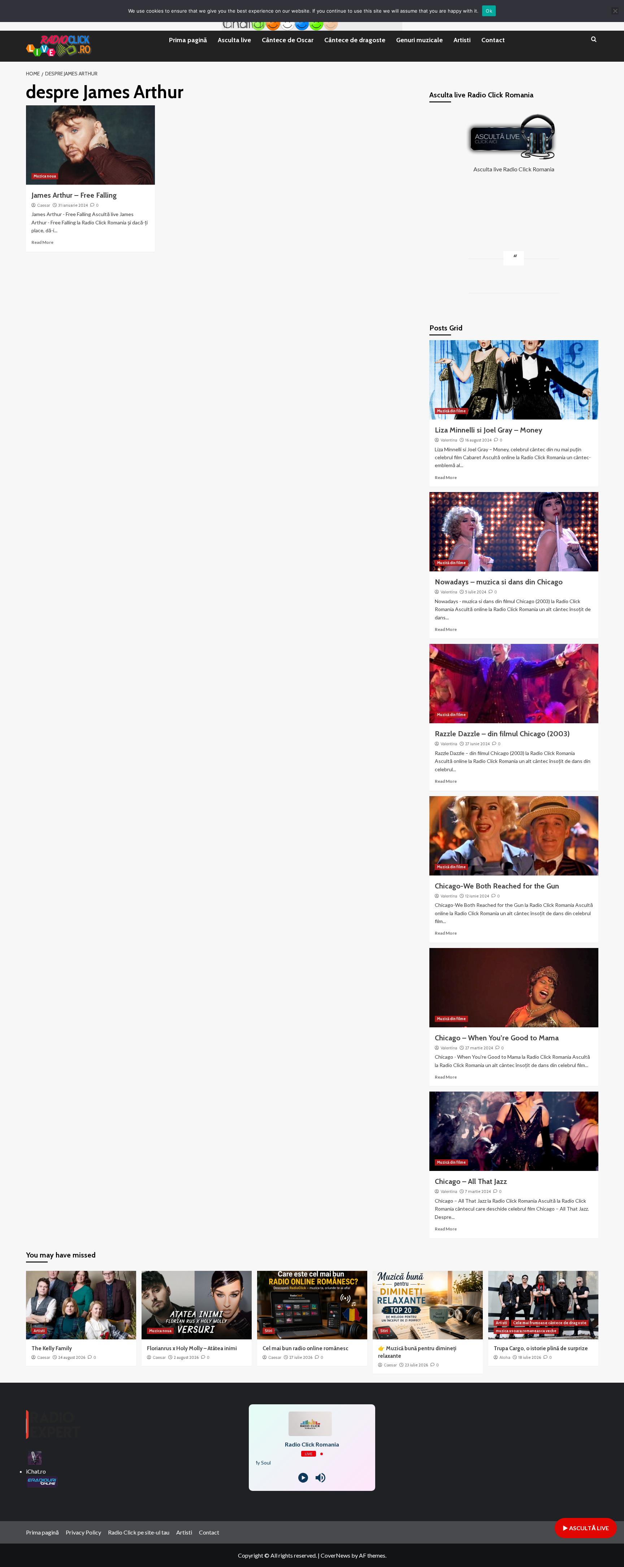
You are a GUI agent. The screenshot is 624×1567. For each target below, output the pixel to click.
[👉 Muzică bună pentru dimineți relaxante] (428, 1305)
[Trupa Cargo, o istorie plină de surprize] (543, 1305)
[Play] (303, 1478)
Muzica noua (45, 176)
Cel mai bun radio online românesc (305, 1348)
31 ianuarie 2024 (73, 205)
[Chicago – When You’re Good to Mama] (513, 987)
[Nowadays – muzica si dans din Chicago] (513, 531)
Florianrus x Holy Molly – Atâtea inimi (192, 1348)
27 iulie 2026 (300, 1357)
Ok (489, 11)
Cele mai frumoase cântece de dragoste (549, 1322)
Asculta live (234, 40)
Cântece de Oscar (287, 40)
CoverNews (335, 1555)
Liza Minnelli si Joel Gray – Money (488, 430)
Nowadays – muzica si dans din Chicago (499, 582)
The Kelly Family (51, 1348)
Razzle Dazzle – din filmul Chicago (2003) (502, 733)
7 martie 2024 (478, 1191)
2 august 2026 (186, 1357)
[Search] (593, 40)
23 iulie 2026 (416, 1365)
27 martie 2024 (479, 1047)
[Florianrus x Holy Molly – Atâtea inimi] (197, 1305)
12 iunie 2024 (477, 896)
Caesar (43, 205)
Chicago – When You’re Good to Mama (497, 1037)
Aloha (504, 1357)
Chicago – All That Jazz (471, 1181)
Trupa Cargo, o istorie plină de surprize (541, 1348)
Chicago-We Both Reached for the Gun (497, 886)
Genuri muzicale (419, 40)
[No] (615, 10)
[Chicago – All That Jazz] (513, 1131)
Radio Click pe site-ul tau (138, 1532)
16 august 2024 (478, 440)
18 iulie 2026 (529, 1357)
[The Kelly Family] (81, 1305)
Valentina (449, 440)
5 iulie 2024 (475, 591)
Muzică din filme (451, 410)
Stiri (268, 1330)
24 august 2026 (71, 1357)
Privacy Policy (83, 1532)
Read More (42, 242)
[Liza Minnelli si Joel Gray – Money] (513, 380)
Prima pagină (188, 40)
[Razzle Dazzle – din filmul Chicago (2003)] (513, 683)
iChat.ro (36, 1471)
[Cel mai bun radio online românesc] (312, 1305)
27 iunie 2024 (477, 743)
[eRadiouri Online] (42, 1480)
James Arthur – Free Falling (74, 195)
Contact (493, 40)
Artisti (462, 40)
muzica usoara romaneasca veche (526, 1330)
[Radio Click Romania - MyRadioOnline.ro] (34, 1457)
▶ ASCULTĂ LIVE (586, 1527)
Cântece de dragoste (354, 40)
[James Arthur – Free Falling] (90, 145)
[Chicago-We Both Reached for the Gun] (513, 835)
